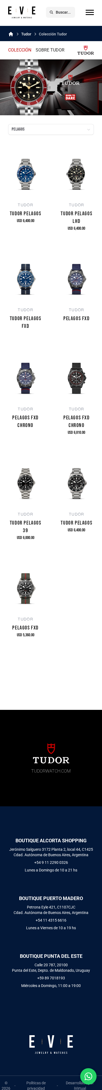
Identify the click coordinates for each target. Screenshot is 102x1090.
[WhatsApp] (88, 1076)
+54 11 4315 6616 (51, 920)
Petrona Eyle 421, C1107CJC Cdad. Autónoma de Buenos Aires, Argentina (51, 910)
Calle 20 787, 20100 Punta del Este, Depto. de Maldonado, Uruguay (51, 968)
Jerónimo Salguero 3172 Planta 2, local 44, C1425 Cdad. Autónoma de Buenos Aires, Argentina (51, 852)
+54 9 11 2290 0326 (51, 862)
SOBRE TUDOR (50, 50)
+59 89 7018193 (51, 978)
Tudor (26, 34)
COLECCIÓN (19, 50)
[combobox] (51, 129)
